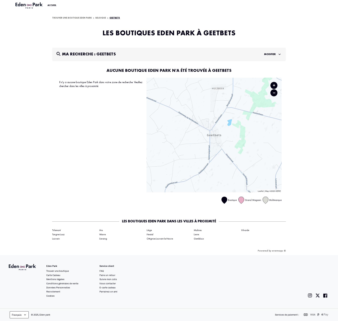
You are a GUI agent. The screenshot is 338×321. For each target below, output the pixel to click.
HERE (278, 191)
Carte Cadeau (53, 275)
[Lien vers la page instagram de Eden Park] (310, 295)
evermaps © (279, 251)
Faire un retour (107, 275)
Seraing (103, 239)
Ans (101, 230)
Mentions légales (55, 279)
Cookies (50, 295)
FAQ (101, 270)
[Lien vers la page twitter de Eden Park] (318, 295)
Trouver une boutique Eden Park (72, 18)
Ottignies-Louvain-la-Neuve (160, 239)
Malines (198, 230)
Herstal (150, 234)
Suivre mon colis (108, 279)
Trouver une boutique (57, 270)
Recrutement (53, 291)
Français (16, 314)
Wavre (102, 234)
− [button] (274, 92)
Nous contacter (107, 283)
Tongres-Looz (58, 234)
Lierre (196, 234)
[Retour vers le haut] (324, 283)
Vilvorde (245, 230)
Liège (149, 230)
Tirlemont (56, 230)
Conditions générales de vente (62, 283)
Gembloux (199, 239)
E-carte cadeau (107, 287)
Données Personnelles (58, 287)
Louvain (56, 239)
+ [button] (274, 85)
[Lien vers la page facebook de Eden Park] (325, 295)
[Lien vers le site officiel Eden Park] (29, 5)
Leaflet (261, 191)
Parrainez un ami (108, 291)
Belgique (100, 18)
